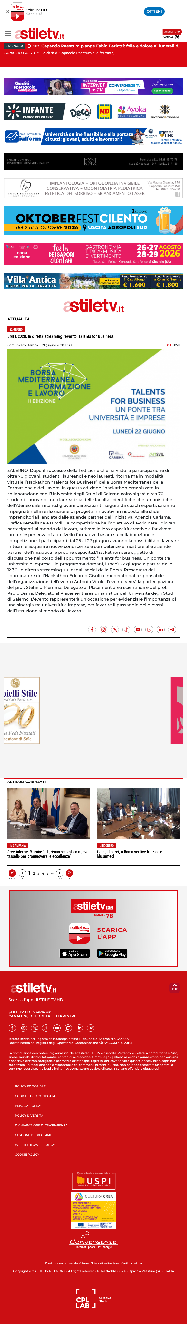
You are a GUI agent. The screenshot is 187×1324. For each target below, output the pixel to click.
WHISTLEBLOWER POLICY (35, 1144)
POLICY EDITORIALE (30, 1086)
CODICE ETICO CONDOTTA (35, 1096)
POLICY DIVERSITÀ (29, 1115)
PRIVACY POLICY (28, 1105)
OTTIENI (154, 11)
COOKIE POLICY (27, 1154)
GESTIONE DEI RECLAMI (33, 1135)
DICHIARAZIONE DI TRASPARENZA (41, 1125)
